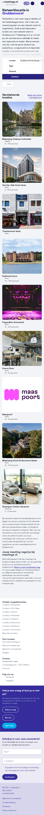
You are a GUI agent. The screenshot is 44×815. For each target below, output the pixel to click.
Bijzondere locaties (9, 633)
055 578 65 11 (11, 5)
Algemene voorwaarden (11, 649)
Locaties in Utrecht (9, 612)
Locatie (12, 60)
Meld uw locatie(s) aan (11, 645)
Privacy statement (9, 810)
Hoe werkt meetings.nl (11, 642)
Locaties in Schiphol (10, 619)
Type (11, 66)
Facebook (10, 677)
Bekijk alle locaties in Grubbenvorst (35, 96)
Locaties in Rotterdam (11, 615)
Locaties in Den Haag (10, 608)
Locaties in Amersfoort (11, 622)
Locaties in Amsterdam (11, 605)
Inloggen (5, 652)
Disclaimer (6, 806)
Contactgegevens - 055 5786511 (15, 665)
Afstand (12, 71)
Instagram (10, 681)
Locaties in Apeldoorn (11, 626)
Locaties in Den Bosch (11, 629)
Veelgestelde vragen (10, 661)
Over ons (6, 668)
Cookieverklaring (8, 802)
